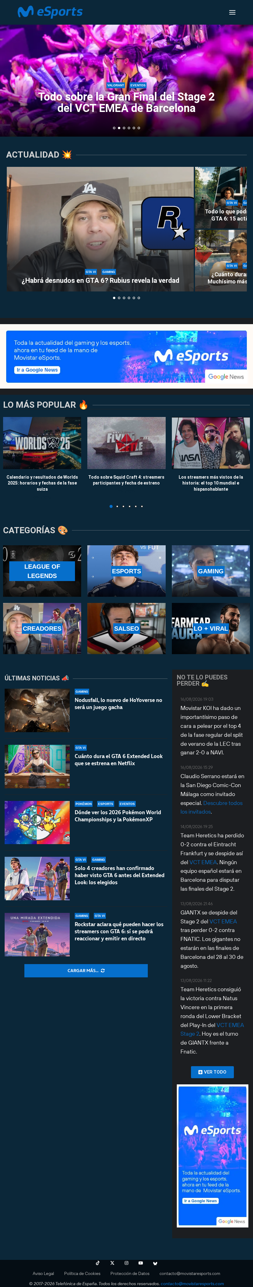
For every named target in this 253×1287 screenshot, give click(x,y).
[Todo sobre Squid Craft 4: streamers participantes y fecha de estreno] (126, 443)
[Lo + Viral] (211, 628)
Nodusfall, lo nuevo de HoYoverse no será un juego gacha (118, 703)
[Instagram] (126, 1263)
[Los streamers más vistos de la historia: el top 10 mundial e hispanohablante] (211, 443)
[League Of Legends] (42, 571)
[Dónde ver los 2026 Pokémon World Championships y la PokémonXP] (37, 822)
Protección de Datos (129, 1273)
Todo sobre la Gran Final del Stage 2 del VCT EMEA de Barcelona (126, 102)
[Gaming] (211, 571)
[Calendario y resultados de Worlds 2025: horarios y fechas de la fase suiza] (42, 443)
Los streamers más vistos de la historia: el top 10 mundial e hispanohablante (211, 482)
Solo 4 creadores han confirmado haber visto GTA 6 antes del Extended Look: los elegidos (119, 875)
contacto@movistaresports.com (190, 1273)
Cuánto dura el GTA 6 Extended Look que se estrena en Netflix (119, 760)
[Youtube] (141, 1263)
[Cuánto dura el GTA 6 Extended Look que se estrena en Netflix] (37, 766)
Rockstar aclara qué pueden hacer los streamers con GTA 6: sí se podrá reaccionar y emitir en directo (119, 931)
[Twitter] (112, 1263)
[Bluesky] (155, 1263)
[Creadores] (42, 628)
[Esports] (126, 571)
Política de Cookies (82, 1273)
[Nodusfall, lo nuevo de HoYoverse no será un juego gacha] (37, 710)
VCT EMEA (203, 862)
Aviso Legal (43, 1273)
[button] (11, 68)
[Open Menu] (232, 12)
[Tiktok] (98, 1263)
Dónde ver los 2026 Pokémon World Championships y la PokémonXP (118, 816)
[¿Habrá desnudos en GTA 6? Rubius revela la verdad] (100, 229)
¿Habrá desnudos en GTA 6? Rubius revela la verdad (100, 280)
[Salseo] (126, 628)
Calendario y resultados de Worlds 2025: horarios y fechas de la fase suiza (42, 482)
